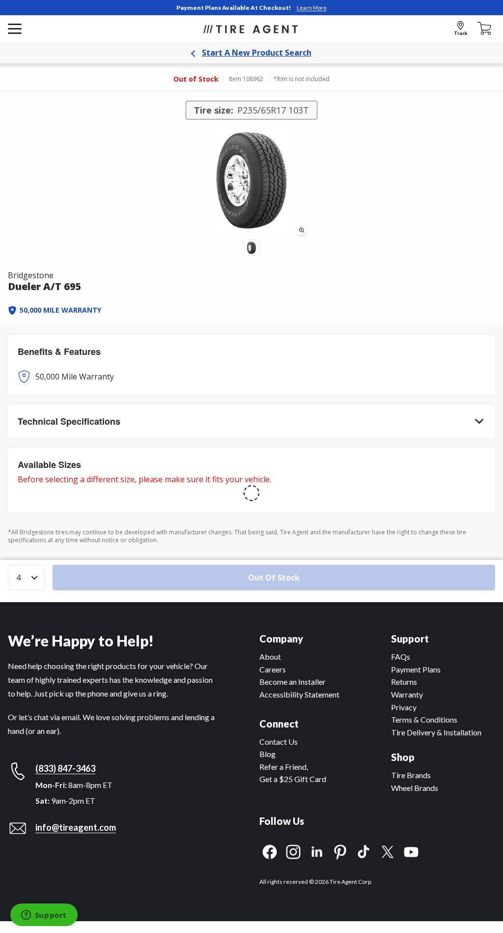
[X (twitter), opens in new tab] (387, 850)
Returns (404, 681)
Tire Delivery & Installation (436, 732)
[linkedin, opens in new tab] (317, 850)
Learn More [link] (312, 7)
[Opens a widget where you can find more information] (44, 916)
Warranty (407, 694)
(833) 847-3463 (65, 768)
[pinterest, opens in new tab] (340, 850)
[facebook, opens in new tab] (269, 850)
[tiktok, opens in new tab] (364, 850)
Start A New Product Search (256, 52)
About (270, 656)
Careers (272, 669)
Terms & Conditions (424, 719)
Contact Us (278, 741)
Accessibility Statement (299, 694)
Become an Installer (292, 681)
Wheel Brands (414, 787)
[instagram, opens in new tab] (293, 850)
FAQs (400, 656)
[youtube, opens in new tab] (411, 850)
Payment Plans (416, 669)
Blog (267, 753)
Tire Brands (411, 775)
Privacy (404, 707)
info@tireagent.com (75, 827)
